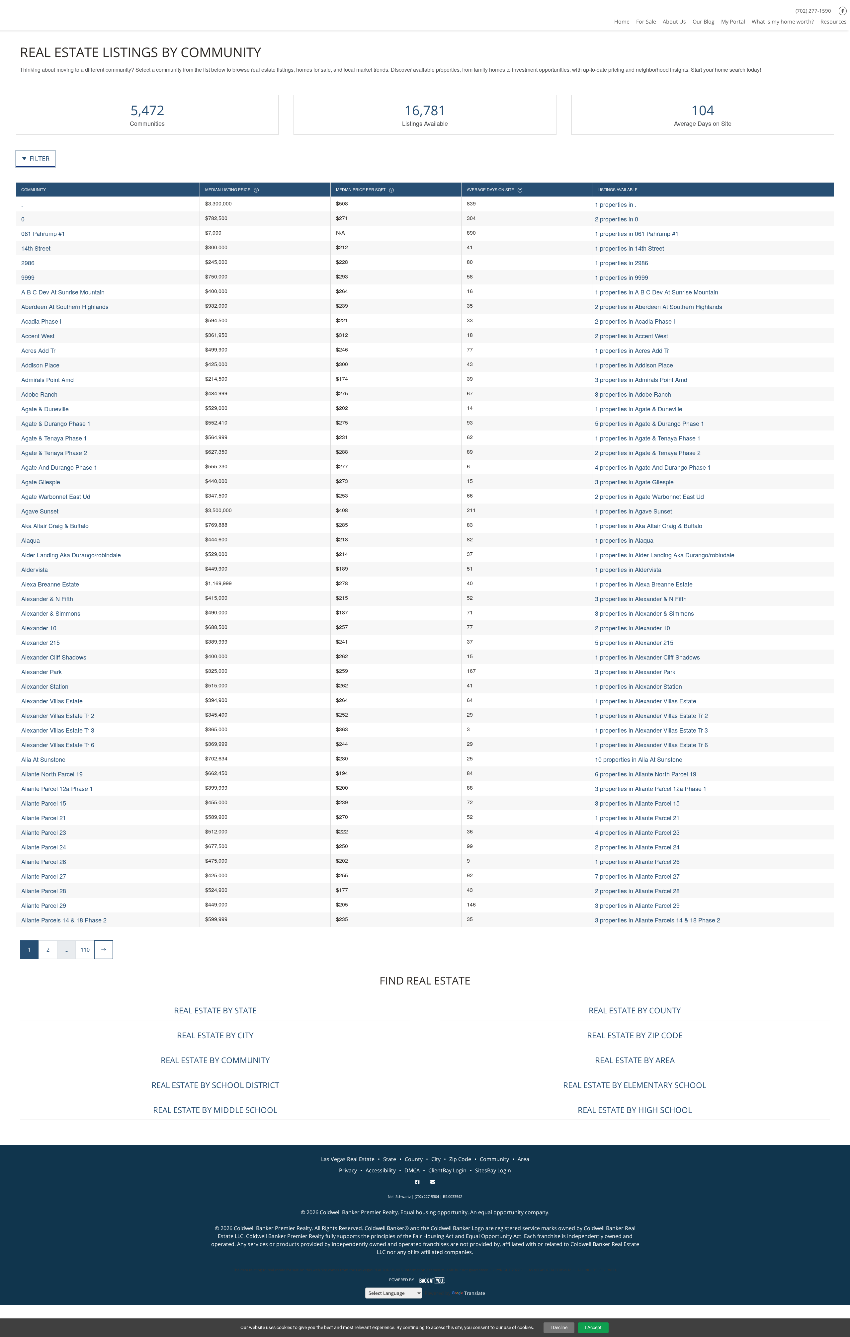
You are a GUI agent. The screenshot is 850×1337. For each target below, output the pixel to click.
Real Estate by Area (635, 1060)
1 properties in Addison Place (634, 364)
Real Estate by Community (215, 1060)
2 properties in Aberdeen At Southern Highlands (658, 306)
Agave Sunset (39, 511)
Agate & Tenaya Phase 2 (54, 452)
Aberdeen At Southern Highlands (65, 306)
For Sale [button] (646, 21)
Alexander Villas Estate (52, 700)
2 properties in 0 (616, 218)
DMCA (412, 1170)
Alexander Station (44, 686)
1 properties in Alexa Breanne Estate (644, 584)
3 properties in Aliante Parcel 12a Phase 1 (651, 788)
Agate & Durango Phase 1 (56, 423)
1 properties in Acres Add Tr (632, 350)
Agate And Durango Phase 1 (59, 467)
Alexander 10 (38, 627)
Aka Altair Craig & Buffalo (55, 525)
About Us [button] (674, 21)
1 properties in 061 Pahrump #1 (637, 233)
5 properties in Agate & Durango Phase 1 (649, 423)
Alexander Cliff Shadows (53, 657)
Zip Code (460, 1159)
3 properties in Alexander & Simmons (644, 613)
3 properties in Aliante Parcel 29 (637, 905)
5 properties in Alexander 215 (634, 642)
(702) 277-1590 (813, 10)
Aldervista (34, 569)
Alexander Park (41, 671)
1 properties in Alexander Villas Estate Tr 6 (651, 744)
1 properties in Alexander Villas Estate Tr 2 (651, 715)
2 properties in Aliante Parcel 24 (637, 846)
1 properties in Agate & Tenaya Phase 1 (648, 437)
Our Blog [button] (704, 21)
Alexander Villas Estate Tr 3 (57, 730)
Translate (474, 1293)
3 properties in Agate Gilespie (634, 481)
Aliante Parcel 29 (43, 905)
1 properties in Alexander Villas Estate (645, 700)
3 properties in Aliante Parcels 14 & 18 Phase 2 (657, 919)
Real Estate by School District (215, 1084)
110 (85, 949)
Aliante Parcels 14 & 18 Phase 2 (64, 919)
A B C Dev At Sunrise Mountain (63, 291)
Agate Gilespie (40, 481)
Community (494, 1159)
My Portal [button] (733, 21)
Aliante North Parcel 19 (52, 773)
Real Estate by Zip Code (635, 1035)
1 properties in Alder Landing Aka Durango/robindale (664, 554)
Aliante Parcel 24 (43, 846)
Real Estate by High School (635, 1109)
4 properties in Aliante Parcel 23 (637, 832)
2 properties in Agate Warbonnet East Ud (649, 496)
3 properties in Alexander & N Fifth (641, 598)
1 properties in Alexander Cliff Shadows (647, 657)
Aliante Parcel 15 (43, 803)
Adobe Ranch (39, 394)
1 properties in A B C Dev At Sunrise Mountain (656, 291)
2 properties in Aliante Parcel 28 (637, 890)
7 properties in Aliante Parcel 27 (637, 876)
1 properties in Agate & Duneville (638, 408)
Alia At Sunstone (43, 759)
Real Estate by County (635, 1010)
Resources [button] (833, 21)
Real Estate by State (215, 1010)
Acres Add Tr (38, 350)
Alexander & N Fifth (47, 598)
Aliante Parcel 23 (43, 832)
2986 (28, 262)
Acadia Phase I (41, 321)
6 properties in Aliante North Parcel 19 (645, 773)
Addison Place (40, 364)
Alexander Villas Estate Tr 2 (57, 715)
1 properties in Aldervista (628, 569)
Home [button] (622, 21)
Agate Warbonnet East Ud (55, 496)
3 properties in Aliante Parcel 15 (637, 803)
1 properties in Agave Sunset (633, 511)
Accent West (37, 335)
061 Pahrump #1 (43, 233)
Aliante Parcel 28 (43, 890)
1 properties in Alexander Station (638, 686)
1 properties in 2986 (621, 262)
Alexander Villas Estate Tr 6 (57, 744)
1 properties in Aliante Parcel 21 (637, 817)
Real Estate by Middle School (215, 1109)
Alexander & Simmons (50, 613)
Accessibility (381, 1170)
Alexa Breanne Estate (50, 584)
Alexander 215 (40, 642)
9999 (28, 277)
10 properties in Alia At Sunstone (638, 759)
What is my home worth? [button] (783, 21)
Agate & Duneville (45, 408)
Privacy (348, 1170)
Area (523, 1159)
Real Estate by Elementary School (634, 1084)
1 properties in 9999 (621, 277)
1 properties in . (616, 204)
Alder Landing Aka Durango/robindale (71, 554)
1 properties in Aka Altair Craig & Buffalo (648, 525)
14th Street (35, 248)
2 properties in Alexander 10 (632, 627)
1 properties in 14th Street (629, 248)
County (414, 1159)
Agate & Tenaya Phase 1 (54, 437)
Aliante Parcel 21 (43, 817)
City (436, 1159)
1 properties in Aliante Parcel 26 (637, 861)
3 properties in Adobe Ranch (633, 394)
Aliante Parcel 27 (43, 876)
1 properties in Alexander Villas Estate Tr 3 (651, 730)
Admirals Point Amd (47, 379)
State (389, 1159)
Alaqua (30, 540)
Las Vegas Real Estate (348, 1159)
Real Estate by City (215, 1035)
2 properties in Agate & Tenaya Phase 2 (648, 452)
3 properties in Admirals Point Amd (641, 379)
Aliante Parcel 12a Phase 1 (57, 788)
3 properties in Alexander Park (635, 671)
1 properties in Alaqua (624, 540)
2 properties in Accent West (631, 335)
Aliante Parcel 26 (43, 861)
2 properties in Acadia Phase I (635, 321)
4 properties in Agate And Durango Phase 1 (653, 467)
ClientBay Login (447, 1170)
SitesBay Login (493, 1170)
